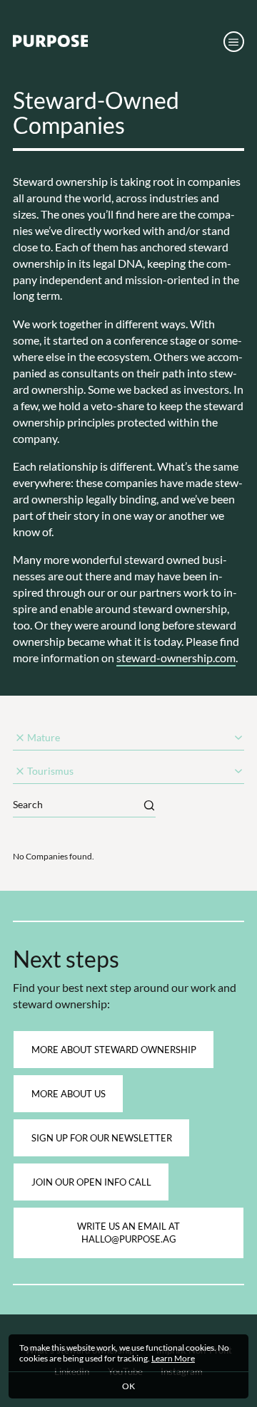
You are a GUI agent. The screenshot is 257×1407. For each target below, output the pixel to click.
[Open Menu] (233, 41)
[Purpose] (50, 43)
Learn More (173, 1358)
